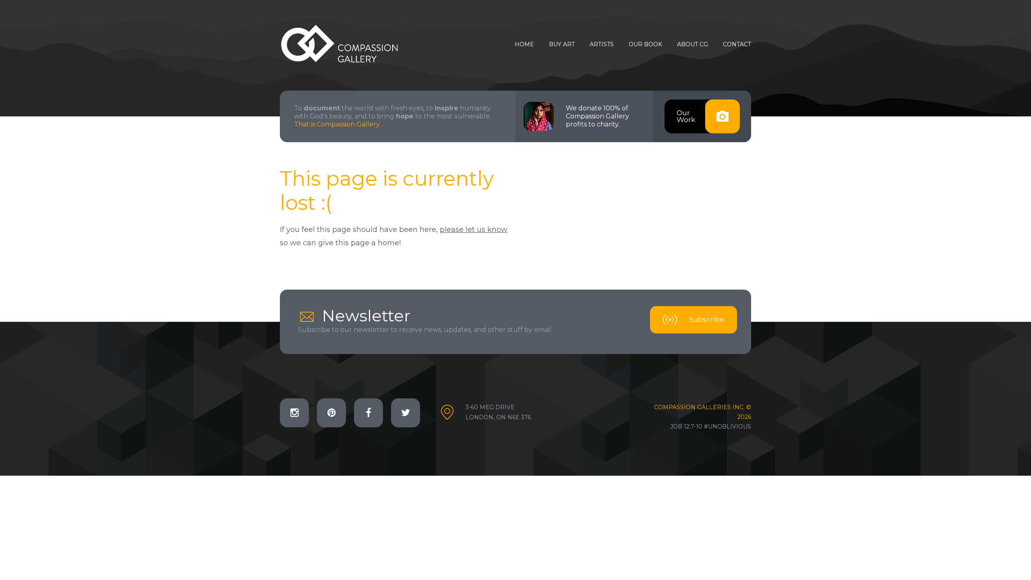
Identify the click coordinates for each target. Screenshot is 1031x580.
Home (524, 44)
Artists (602, 44)
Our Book (645, 44)
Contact (737, 44)
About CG (692, 44)
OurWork (686, 116)
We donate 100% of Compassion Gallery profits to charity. (597, 116)
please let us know (473, 229)
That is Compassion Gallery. (337, 124)
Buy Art (562, 44)
